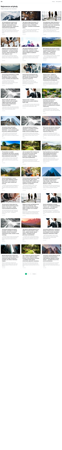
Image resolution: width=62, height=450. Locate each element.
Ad (1, 1)
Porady (53, 1)
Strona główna (58, 1)
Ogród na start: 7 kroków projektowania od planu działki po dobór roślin (30, 101)
